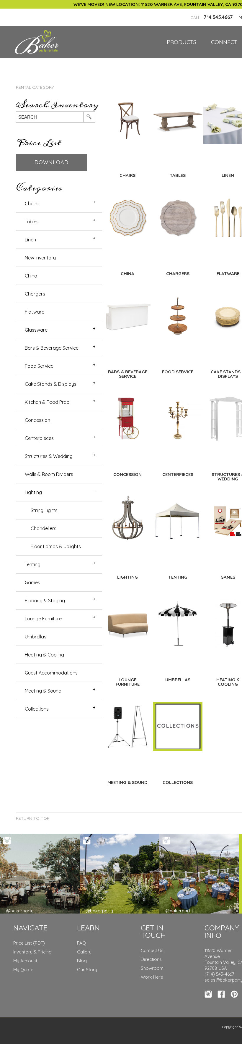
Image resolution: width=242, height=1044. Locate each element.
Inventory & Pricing (32, 952)
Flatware (34, 312)
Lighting (33, 492)
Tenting (32, 564)
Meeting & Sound (43, 691)
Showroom (152, 968)
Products (181, 42)
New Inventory (40, 258)
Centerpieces (39, 438)
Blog (82, 961)
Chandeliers (43, 528)
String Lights (44, 510)
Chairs (32, 203)
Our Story (87, 969)
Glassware (36, 330)
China (31, 276)
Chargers (35, 294)
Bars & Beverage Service (52, 348)
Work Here (152, 977)
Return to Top (33, 818)
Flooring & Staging (45, 601)
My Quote (23, 969)
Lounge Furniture (43, 619)
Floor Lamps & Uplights (56, 546)
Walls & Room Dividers (49, 474)
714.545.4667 (211, 17)
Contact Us (152, 950)
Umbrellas (35, 637)
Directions (151, 959)
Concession (37, 420)
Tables (32, 222)
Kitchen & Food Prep (47, 402)
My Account (25, 961)
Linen (30, 240)
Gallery (84, 952)
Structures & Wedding (49, 456)
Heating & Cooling (44, 655)
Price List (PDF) (29, 943)
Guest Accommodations (51, 673)
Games (32, 582)
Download (51, 162)
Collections (37, 709)
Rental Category (35, 87)
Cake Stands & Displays (50, 384)
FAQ (81, 943)
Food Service (39, 366)
